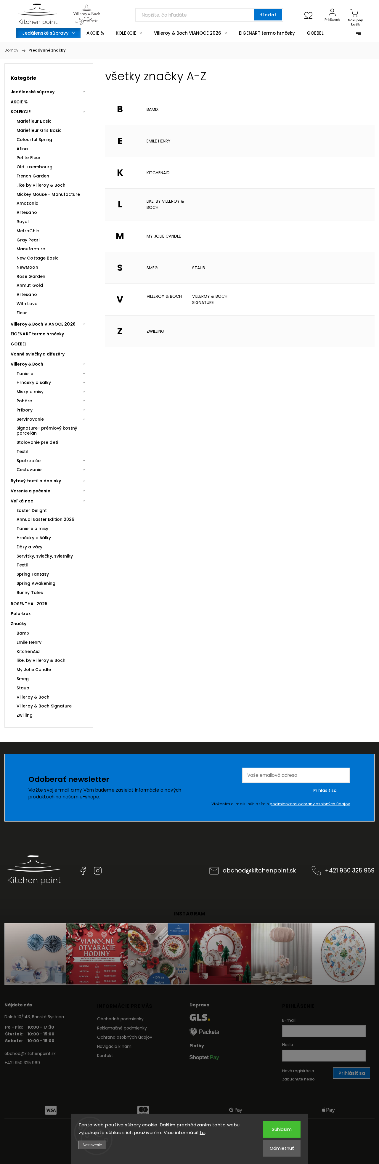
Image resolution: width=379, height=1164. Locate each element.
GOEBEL (19, 344)
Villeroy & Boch (27, 364)
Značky (19, 624)
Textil (22, 451)
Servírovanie (30, 419)
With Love (27, 304)
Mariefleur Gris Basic (39, 130)
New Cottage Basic (38, 258)
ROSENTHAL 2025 (29, 604)
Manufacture (31, 249)
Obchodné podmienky (120, 1019)
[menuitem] (48, 33)
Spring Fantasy (33, 574)
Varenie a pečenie (30, 491)
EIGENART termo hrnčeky (37, 334)
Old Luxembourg (34, 167)
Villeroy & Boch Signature (209, 299)
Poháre (24, 401)
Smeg (152, 268)
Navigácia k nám (114, 1046)
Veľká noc (22, 501)
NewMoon (27, 267)
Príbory (25, 410)
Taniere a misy (32, 528)
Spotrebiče (29, 461)
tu (202, 1132)
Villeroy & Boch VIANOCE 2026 (43, 324)
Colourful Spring (34, 140)
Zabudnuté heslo (298, 1079)
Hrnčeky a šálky (34, 382)
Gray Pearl (28, 240)
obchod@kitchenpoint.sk (259, 870)
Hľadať (268, 15)
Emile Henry (159, 141)
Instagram (97, 870)
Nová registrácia (298, 1070)
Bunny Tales (30, 592)
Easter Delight (32, 510)
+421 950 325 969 (350, 870)
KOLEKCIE (20, 112)
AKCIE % (19, 102)
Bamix (153, 109)
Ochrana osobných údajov (124, 1037)
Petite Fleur (29, 158)
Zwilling (155, 331)
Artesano (27, 212)
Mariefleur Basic (34, 121)
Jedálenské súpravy (32, 92)
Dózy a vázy (29, 547)
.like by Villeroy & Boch (41, 185)
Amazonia (27, 203)
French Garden (33, 176)
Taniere (25, 374)
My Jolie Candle (164, 236)
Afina (22, 149)
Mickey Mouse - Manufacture (48, 194)
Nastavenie (92, 1145)
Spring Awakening (36, 583)
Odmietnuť (282, 1148)
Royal (23, 222)
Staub (198, 268)
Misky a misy (30, 392)
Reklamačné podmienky (122, 1028)
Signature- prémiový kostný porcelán (47, 430)
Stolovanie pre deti (37, 442)
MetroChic (28, 231)
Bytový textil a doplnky (36, 481)
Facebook (82, 870)
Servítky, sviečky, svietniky (45, 556)
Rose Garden (31, 276)
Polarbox (21, 614)
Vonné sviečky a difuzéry (38, 354)
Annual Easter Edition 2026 (46, 519)
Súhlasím (282, 1129)
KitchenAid (158, 173)
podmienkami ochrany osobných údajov (310, 803)
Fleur (22, 313)
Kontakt (105, 1056)
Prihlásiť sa (325, 790)
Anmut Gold (30, 285)
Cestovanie (29, 470)
